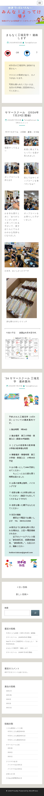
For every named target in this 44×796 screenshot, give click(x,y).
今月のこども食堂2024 (15, 740)
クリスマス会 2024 (14, 769)
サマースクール (11, 745)
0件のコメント (22, 123)
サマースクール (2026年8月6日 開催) (18, 637)
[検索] (35, 613)
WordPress (33, 791)
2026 (7, 691)
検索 (6, 608)
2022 (7, 708)
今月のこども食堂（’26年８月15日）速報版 (20, 633)
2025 (7, 695)
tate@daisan (31, 43)
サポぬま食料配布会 (13, 778)
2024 (7, 699)
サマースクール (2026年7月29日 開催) (22, 114)
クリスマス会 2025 (14, 765)
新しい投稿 (21, 594)
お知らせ (9, 774)
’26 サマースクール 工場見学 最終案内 (22, 380)
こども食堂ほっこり (13, 728)
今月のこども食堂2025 (15, 736)
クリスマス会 (10, 761)
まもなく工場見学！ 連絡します (22, 36)
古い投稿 (22, 587)
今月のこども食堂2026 (15, 731)
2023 (7, 703)
